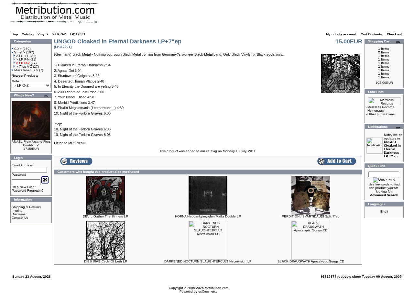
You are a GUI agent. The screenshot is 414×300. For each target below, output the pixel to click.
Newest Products (25, 75)
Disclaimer (19, 214)
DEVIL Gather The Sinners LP (105, 216)
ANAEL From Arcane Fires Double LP (31, 143)
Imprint (17, 210)
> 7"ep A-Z (24, 66)
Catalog (28, 34)
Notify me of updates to (393, 145)
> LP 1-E (22, 56)
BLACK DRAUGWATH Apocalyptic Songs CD (311, 261)
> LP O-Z (59, 34)
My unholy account (341, 34)
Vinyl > (43, 34)
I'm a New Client (24, 187)
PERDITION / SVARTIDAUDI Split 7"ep (311, 216)
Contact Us (20, 217)
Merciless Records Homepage (380, 108)
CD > (18, 48)
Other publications (381, 114)
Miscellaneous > (26, 70)
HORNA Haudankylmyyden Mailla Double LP (208, 216)
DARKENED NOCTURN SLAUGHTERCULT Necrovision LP (208, 261)
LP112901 (77, 34)
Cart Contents (372, 34)
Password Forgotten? (28, 190)
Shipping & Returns (26, 207)
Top (15, 34)
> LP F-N (22, 59)
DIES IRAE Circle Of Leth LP (105, 261)
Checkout (395, 34)
